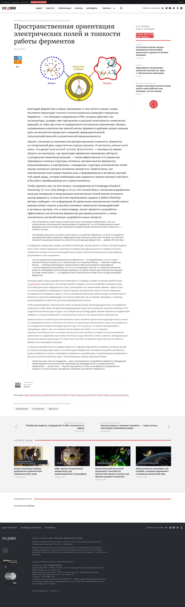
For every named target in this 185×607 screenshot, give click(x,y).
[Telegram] (166, 8)
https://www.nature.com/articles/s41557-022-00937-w (47, 395)
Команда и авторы (31, 528)
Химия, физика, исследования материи (54, 21)
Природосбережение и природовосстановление (25, 462)
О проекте (6, 2)
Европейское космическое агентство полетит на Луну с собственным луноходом (150, 70)
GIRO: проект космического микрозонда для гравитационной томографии (71, 471)
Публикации (64, 8)
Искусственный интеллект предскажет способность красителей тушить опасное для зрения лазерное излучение (112, 472)
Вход (181, 2)
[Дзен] (181, 8)
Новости (50, 8)
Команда (16, 2)
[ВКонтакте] (162, 8)
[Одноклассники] (177, 8)
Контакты (25, 2)
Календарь (91, 8)
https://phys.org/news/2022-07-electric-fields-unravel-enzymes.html (99, 395)
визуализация (22, 408)
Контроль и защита (105, 463)
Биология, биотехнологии (25, 21)
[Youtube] (170, 8)
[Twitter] (173, 8)
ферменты (53, 408)
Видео (39, 8)
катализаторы (38, 408)
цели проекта (10, 528)
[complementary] (152, 67)
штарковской (33, 284)
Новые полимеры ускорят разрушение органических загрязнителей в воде (28, 471)
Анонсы (79, 8)
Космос (139, 45)
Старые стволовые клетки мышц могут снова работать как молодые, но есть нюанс (153, 88)
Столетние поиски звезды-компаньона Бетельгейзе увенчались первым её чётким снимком (152, 51)
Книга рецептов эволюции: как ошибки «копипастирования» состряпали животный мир (152, 471)
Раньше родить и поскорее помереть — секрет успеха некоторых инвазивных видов (129, 426)
